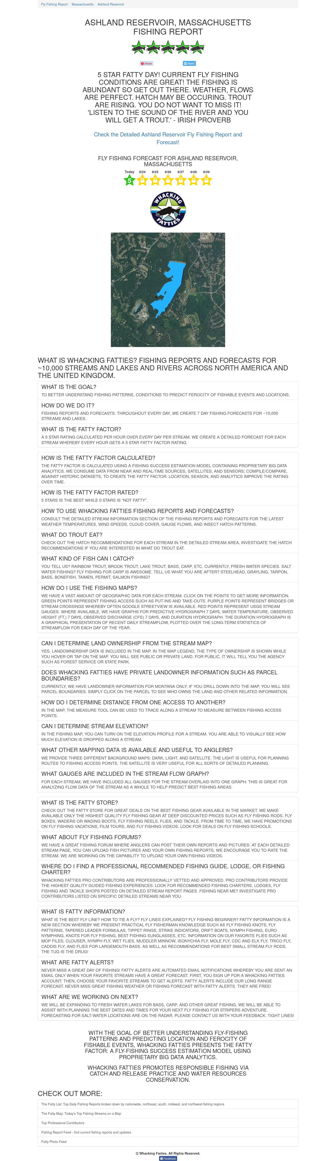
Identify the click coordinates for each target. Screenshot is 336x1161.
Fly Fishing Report (54, 4)
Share (148, 63)
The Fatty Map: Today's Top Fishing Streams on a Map (81, 1113)
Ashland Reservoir (111, 4)
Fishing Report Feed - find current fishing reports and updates (86, 1132)
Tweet (191, 63)
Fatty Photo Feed (54, 1141)
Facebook (169, 1158)
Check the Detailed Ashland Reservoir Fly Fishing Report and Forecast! (168, 138)
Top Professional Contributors (62, 1122)
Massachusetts (82, 4)
